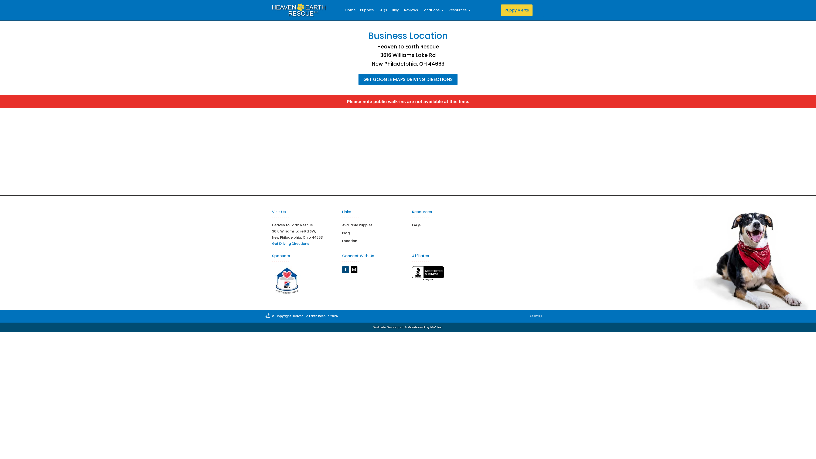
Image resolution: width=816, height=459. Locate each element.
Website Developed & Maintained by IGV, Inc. (408, 327)
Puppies (367, 11)
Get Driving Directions (290, 243)
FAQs (382, 11)
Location (349, 240)
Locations (431, 11)
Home (350, 11)
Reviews (411, 11)
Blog (396, 11)
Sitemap (536, 316)
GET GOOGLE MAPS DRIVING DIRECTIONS (408, 79)
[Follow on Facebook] (345, 269)
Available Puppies (357, 225)
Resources (458, 11)
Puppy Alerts (517, 10)
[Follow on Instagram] (354, 269)
